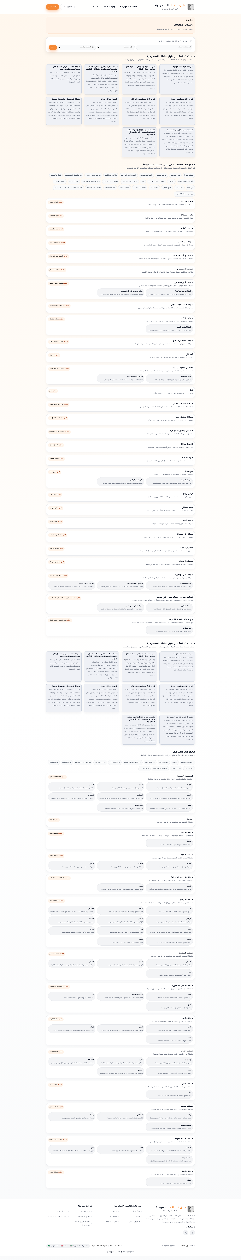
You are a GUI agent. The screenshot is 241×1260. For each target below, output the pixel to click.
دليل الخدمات (175, 175)
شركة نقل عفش (146, 175)
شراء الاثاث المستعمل (73, 175)
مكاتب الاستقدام (111, 175)
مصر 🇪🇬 (64, 1246)
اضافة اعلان (62, 1212)
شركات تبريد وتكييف (94, 188)
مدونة (95, 7)
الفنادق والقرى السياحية (91, 181)
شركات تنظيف (56, 175)
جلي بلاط (190, 188)
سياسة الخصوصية (99, 1246)
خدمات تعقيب (161, 175)
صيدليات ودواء (110, 188)
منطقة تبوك (66, 762)
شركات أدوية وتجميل (93, 175)
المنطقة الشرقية (187, 762)
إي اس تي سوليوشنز (114, 1252)
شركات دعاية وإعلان (111, 181)
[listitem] (192, 1232)
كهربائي (171, 181)
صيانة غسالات (60, 181)
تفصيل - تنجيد (124, 188)
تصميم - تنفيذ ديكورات (156, 181)
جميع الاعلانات (109, 7)
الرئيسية (136, 1212)
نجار (143, 181)
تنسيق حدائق (73, 181)
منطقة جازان (53, 762)
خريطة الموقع (111, 1222)
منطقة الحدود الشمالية (132, 762)
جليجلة (175, 762)
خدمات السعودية (128, 7)
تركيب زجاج (179, 188)
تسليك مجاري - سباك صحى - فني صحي (68, 188)
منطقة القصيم (100, 762)
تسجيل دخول (67, 7)
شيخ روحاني (167, 188)
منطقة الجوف (150, 762)
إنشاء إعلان (52, 7)
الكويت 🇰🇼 (74, 1246)
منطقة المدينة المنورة (83, 762)
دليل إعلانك (184, 1246)
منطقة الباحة (163, 762)
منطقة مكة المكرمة (160, 768)
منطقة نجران (144, 768)
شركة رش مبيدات (140, 188)
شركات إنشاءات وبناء (128, 175)
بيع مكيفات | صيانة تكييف (184, 194)
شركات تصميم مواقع (185, 181)
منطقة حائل (189, 768)
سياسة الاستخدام (117, 1246)
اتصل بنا (113, 1217)
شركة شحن (154, 188)
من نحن (137, 1217)
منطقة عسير (176, 768)
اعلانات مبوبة (188, 175)
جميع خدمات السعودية (58, 1217)
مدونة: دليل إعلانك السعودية (82, 1224)
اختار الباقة (85, 1212)
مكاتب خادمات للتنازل (129, 181)
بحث (53, 47)
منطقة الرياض (115, 762)
